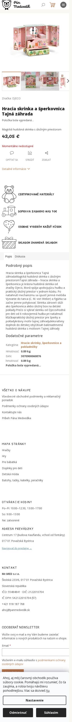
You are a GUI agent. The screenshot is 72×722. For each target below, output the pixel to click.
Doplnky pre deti (12, 468)
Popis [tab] (8, 256)
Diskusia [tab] (20, 256)
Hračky (6, 450)
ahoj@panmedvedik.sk (16, 610)
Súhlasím (51, 712)
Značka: (11, 98)
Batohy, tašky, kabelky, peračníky (22, 480)
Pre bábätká (9, 462)
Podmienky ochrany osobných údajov (25, 406)
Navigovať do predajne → (17, 548)
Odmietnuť (17, 712)
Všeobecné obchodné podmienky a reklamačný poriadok (31, 398)
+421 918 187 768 (13, 604)
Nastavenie (35, 700)
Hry (4, 456)
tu (47, 690)
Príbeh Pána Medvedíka (16, 418)
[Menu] (63, 5)
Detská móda (10, 474)
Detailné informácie (14, 169)
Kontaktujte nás (12, 412)
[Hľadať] (43, 5)
